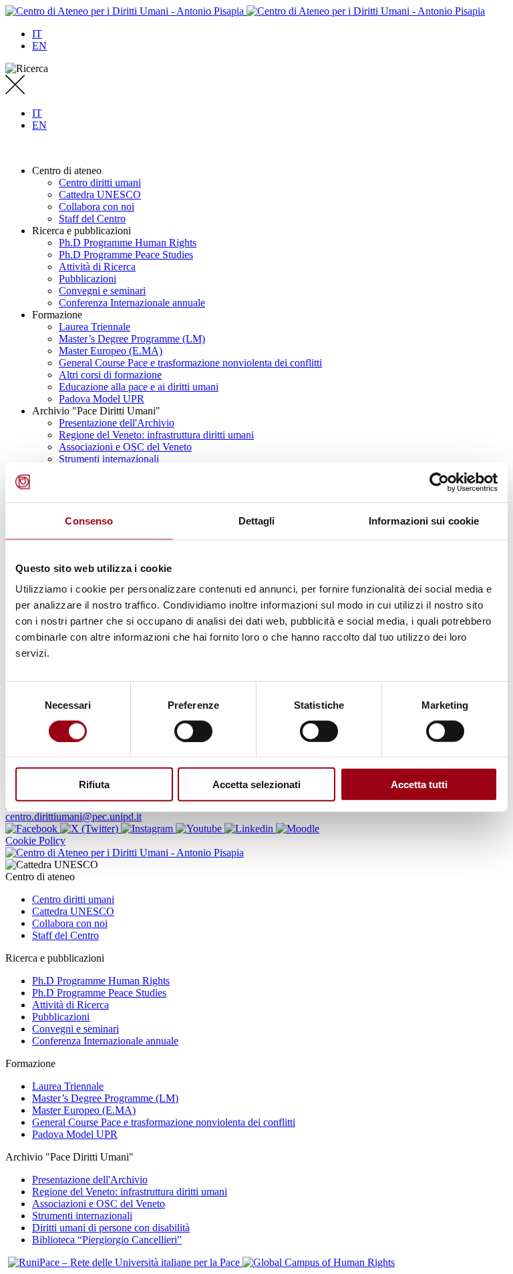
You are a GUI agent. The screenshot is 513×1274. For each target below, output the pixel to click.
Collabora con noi (96, 206)
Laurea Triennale (94, 326)
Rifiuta (94, 784)
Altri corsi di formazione (110, 374)
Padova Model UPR (101, 398)
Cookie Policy (35, 840)
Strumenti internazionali (109, 458)
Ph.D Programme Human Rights (127, 242)
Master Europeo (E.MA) (110, 350)
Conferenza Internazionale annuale (132, 302)
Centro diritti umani (100, 182)
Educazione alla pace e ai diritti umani (138, 386)
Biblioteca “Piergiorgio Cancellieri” (107, 1239)
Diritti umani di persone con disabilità (111, 1227)
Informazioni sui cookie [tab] (424, 520)
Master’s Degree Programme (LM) (132, 338)
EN (39, 45)
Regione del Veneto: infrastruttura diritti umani (156, 434)
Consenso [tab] (89, 520)
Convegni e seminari (102, 290)
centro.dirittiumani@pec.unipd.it (73, 816)
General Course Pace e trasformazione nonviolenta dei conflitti (190, 362)
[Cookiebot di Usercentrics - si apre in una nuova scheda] (439, 482)
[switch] (193, 730)
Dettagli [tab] (256, 520)
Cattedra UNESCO (100, 194)
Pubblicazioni (87, 278)
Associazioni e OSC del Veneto (125, 446)
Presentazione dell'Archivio (116, 422)
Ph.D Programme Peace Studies (126, 254)
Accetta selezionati (256, 784)
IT (37, 33)
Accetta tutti (419, 784)
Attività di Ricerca (97, 266)
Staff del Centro (92, 218)
